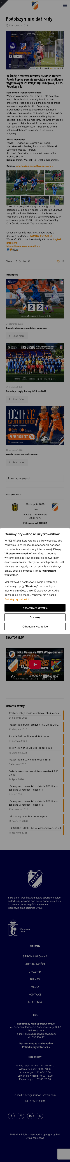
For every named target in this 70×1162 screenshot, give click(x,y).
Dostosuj (35, 617)
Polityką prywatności (16, 598)
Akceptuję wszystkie (35, 607)
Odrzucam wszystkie (35, 626)
